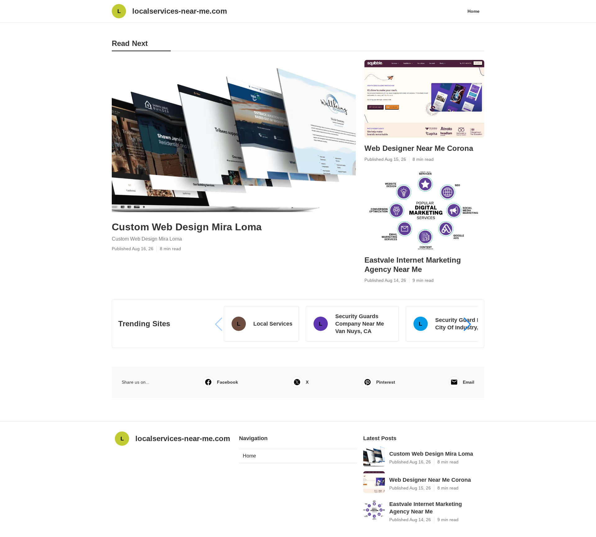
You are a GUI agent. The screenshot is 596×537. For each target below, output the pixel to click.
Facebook (227, 382)
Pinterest (385, 382)
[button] (467, 324)
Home (473, 11)
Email (468, 382)
